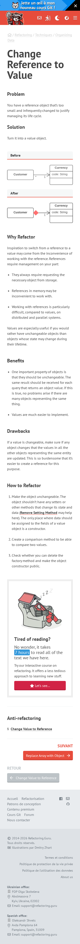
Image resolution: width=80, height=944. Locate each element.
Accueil (12, 798)
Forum (29, 814)
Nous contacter (18, 820)
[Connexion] (48, 18)
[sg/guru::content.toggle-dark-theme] (57, 18)
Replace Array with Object (45, 755)
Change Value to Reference (31, 729)
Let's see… (42, 685)
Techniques (43, 35)
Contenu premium (20, 809)
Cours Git (14, 814)
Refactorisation (33, 798)
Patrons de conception (24, 804)
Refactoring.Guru (39, 838)
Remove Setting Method (38, 512)
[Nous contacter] (40, 18)
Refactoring (23, 35)
